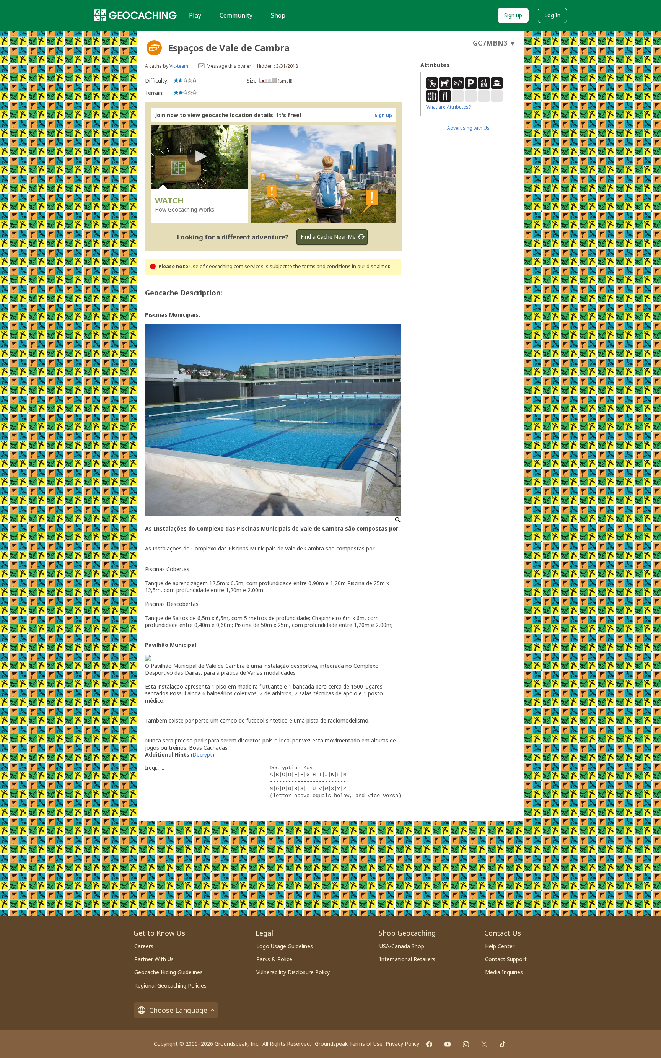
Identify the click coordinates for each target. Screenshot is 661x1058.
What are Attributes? (448, 107)
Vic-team (178, 66)
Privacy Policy (402, 1043)
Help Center (499, 946)
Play (195, 15)
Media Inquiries (504, 972)
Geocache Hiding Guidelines (168, 972)
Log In (552, 15)
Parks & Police (274, 959)
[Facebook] (429, 1044)
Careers (143, 946)
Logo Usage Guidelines (284, 946)
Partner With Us (154, 959)
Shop (278, 15)
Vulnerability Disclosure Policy (293, 972)
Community (236, 15)
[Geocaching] (135, 15)
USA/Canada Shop (401, 946)
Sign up (513, 15)
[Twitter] (484, 1044)
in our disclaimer (370, 266)
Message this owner (229, 66)
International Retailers (407, 959)
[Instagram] (466, 1044)
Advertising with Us (468, 128)
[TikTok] (502, 1044)
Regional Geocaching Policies (170, 985)
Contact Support (506, 959)
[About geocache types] (154, 48)
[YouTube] (447, 1044)
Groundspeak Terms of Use (349, 1043)
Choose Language (178, 1010)
